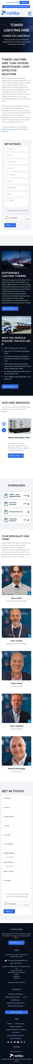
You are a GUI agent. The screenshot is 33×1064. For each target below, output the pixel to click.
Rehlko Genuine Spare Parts (15, 1003)
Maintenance (16, 1000)
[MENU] (29, 13)
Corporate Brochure (18, 520)
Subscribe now (15, 942)
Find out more (9, 308)
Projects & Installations (15, 994)
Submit (9, 225)
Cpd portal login (16, 1012)
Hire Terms (15, 1032)
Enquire (24, 2)
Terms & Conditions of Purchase (16, 1029)
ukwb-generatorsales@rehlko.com (18, 960)
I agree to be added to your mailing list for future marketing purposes (18, 895)
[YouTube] (18, 1042)
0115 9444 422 (13, 2)
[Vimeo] (21, 1042)
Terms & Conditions (15, 1026)
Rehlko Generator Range (15, 1006)
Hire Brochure (16, 512)
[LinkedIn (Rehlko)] (11, 1042)
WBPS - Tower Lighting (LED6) (18, 495)
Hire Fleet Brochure (18, 503)
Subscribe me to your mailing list (17, 210)
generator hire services (9, 129)
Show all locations (16, 1051)
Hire (24, 997)
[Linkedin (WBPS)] (8, 1042)
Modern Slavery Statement (15, 1035)
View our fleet (14, 455)
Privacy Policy (19, 1023)
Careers (9, 1023)
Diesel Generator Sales (12, 997)
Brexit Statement (15, 1038)
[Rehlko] (16, 1056)
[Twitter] (15, 1042)
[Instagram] (24, 1042)
